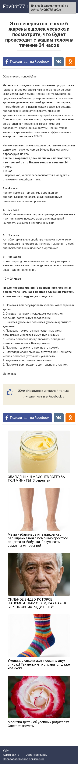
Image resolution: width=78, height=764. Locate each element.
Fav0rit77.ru (17, 6)
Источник (9, 373)
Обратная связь (36, 754)
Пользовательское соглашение (23, 759)
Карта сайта (11, 754)
